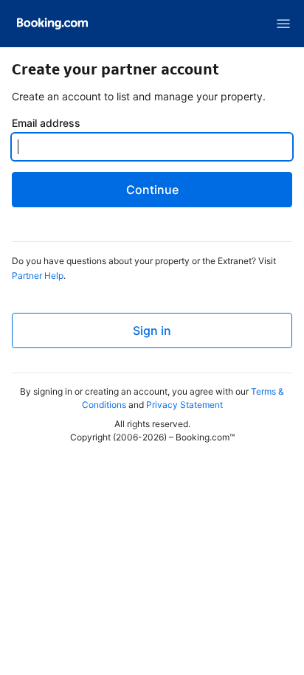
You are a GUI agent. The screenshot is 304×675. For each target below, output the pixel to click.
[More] (283, 23)
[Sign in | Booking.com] (52, 24)
